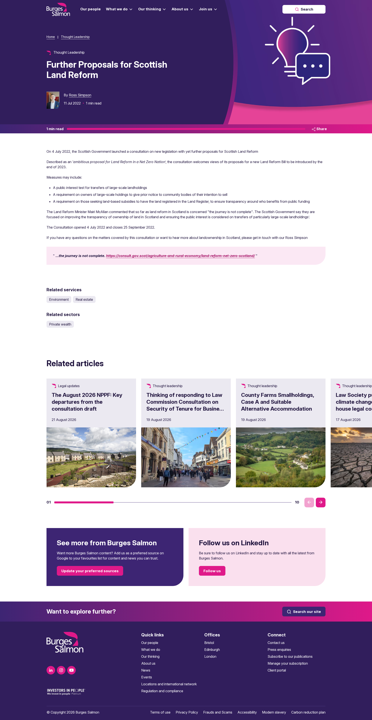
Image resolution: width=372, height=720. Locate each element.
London (210, 656)
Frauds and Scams (217, 712)
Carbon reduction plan (308, 712)
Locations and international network (169, 684)
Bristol (209, 643)
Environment (59, 299)
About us (148, 663)
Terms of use (160, 712)
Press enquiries (279, 649)
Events (146, 677)
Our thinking (150, 656)
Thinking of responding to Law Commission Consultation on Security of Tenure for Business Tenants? (185, 405)
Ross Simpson (80, 95)
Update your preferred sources (90, 571)
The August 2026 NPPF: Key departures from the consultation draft (87, 402)
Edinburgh (212, 649)
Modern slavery (274, 712)
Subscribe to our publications (290, 656)
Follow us (212, 571)
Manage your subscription (288, 663)
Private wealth (60, 324)
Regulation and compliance (162, 691)
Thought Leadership (75, 37)
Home (50, 37)
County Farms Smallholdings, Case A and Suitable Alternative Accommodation (277, 402)
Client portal (277, 670)
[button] (84, 502)
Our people (149, 643)
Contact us (276, 643)
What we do (150, 649)
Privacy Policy (187, 712)
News (145, 670)
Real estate (84, 299)
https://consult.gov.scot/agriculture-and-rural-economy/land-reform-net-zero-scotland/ (180, 256)
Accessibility (247, 712)
